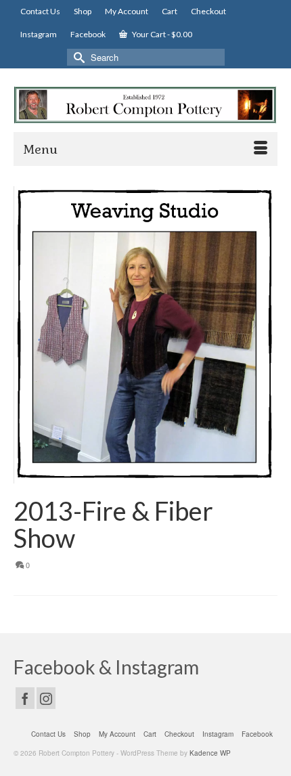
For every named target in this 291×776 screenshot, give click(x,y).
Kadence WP (210, 753)
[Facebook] (25, 698)
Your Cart (161, 34)
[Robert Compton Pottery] (145, 105)
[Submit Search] (77, 57)
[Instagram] (46, 698)
